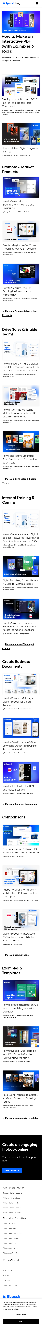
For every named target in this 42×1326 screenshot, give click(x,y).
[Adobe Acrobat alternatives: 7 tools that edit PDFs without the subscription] (21, 875)
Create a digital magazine (12, 1193)
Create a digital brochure (12, 1208)
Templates (6, 1275)
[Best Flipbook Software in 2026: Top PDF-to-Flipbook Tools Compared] (21, 85)
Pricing (5, 1265)
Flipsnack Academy (10, 1285)
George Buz (7, 212)
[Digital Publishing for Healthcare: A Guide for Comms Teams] (21, 566)
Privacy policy (8, 1270)
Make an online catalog (11, 1198)
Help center (7, 1280)
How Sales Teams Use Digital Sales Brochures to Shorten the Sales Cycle (20, 459)
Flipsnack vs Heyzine (10, 1248)
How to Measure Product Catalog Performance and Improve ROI (17, 291)
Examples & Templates (9, 1017)
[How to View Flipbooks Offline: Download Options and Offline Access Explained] (21, 728)
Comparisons (20, 856)
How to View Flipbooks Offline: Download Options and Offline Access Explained (20, 746)
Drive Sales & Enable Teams (22, 298)
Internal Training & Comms (19, 112)
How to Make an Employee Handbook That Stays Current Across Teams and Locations (19, 627)
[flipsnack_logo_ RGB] (11, 1296)
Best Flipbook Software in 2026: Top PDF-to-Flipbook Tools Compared (19, 103)
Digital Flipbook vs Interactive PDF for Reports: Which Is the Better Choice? (19, 937)
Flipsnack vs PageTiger (11, 1253)
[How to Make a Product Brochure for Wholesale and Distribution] (21, 187)
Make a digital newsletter (12, 1213)
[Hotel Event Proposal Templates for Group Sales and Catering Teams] (21, 1080)
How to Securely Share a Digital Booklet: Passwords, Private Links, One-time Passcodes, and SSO (21, 367)
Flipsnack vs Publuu (10, 1243)
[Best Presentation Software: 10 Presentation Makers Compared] (21, 835)
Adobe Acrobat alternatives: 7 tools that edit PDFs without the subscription (20, 893)
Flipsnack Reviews (9, 1223)
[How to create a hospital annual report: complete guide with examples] (21, 990)
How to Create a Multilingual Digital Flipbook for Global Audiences (18, 702)
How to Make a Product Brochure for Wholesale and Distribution (18, 205)
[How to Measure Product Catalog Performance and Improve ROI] (21, 274)
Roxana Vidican (8, 110)
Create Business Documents (23, 110)
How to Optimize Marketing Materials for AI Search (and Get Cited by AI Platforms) (20, 413)
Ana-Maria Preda (9, 588)
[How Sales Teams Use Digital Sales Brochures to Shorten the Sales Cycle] (21, 441)
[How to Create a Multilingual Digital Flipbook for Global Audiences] (21, 684)
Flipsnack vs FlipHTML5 (11, 1238)
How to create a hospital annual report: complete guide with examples (21, 1008)
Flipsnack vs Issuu (9, 1228)
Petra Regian (8, 944)
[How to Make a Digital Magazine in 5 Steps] (21, 134)
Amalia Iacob (8, 634)
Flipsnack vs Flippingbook (12, 1233)
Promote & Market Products (21, 155)
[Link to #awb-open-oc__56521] (37, 3)
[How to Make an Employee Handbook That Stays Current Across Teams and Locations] (21, 609)
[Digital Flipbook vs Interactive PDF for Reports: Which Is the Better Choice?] (21, 919)
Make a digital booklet (11, 1203)
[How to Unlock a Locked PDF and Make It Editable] (21, 772)
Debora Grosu (8, 374)
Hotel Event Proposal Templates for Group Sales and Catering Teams (20, 1098)
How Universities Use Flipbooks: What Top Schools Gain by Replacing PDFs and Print (20, 1054)
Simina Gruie (8, 155)
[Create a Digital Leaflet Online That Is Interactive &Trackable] (21, 231)
